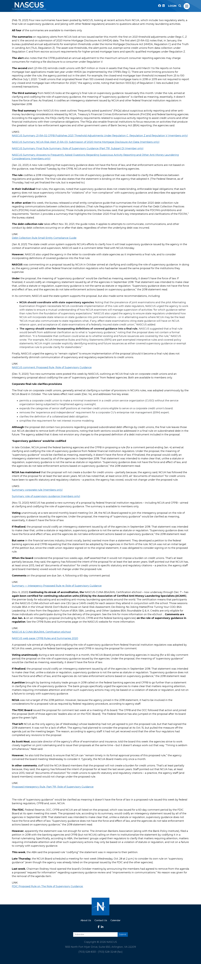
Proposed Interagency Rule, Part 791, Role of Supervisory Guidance (53, 786)
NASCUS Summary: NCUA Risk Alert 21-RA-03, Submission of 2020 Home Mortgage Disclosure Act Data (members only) (85, 142)
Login (172, 5)
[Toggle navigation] (187, 6)
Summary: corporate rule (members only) (37, 489)
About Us (86, 920)
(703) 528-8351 (87, 951)
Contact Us (100, 920)
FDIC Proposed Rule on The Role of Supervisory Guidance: (47, 886)
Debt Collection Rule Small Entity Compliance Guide (44, 237)
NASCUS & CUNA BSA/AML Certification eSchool (41, 631)
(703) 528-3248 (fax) (110, 951)
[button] (179, 6)
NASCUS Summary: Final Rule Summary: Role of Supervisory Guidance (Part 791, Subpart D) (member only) (77, 148)
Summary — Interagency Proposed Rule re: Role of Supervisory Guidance (57, 585)
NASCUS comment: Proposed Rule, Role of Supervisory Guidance (52, 367)
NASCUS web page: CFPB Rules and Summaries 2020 (45, 638)
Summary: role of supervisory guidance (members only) (46, 496)
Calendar (115, 920)
